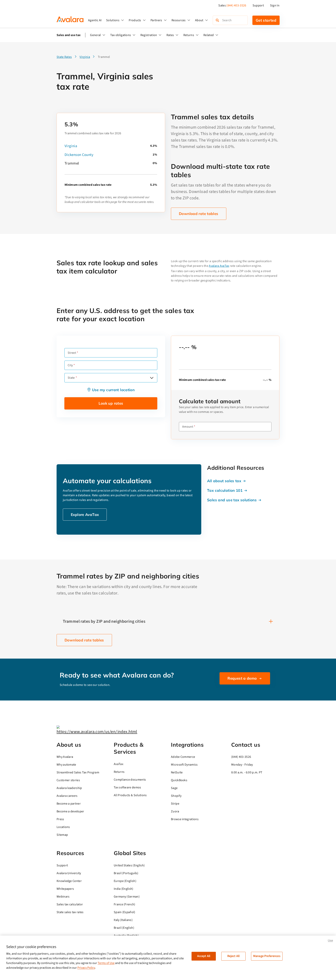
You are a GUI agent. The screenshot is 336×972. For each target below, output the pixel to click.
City (70, 365)
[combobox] (110, 377)
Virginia (71, 146)
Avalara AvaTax (219, 266)
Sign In (274, 5)
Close (330, 940)
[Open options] (151, 377)
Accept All (203, 956)
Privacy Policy (86, 968)
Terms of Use (106, 963)
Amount (187, 427)
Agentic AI (95, 20)
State (71, 378)
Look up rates (111, 403)
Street (72, 353)
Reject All (233, 956)
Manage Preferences (266, 956)
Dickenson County (79, 154)
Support (258, 5)
